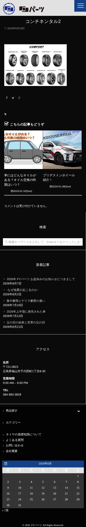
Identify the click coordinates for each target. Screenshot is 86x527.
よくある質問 (15, 440)
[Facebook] (6, 98)
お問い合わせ (15, 445)
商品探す (12, 410)
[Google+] (19, 98)
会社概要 (12, 451)
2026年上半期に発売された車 (26, 311)
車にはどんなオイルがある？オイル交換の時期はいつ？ (20, 180)
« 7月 (5, 510)
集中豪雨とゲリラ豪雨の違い (26, 300)
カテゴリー (13, 422)
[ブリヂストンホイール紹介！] (62, 149)
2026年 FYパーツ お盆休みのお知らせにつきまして (41, 279)
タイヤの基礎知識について (24, 434)
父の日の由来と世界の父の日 (26, 322)
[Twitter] (13, 98)
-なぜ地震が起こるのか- (22, 290)
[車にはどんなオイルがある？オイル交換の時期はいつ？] (23, 149)
